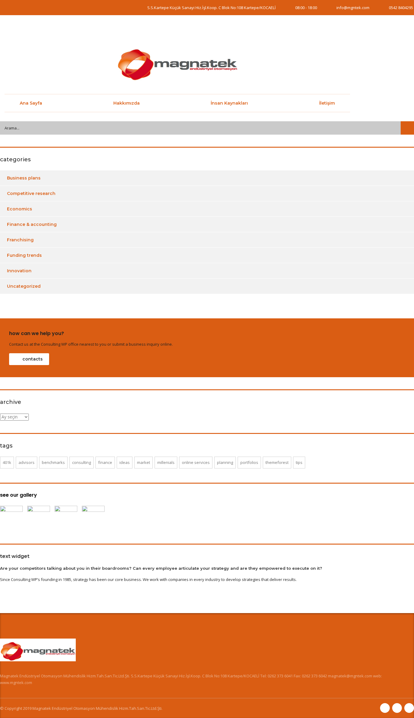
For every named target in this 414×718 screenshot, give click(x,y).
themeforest (277, 462)
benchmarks (53, 462)
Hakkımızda (126, 103)
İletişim (327, 103)
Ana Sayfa (31, 103)
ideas (124, 462)
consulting (81, 462)
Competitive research (31, 193)
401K (7, 462)
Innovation (19, 270)
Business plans (24, 178)
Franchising (20, 240)
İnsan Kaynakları (229, 103)
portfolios (249, 462)
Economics (19, 209)
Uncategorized (24, 286)
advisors (26, 462)
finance (105, 462)
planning (225, 462)
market (143, 462)
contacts (32, 359)
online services (196, 462)
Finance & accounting (32, 224)
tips (299, 462)
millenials (166, 462)
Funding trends (24, 255)
